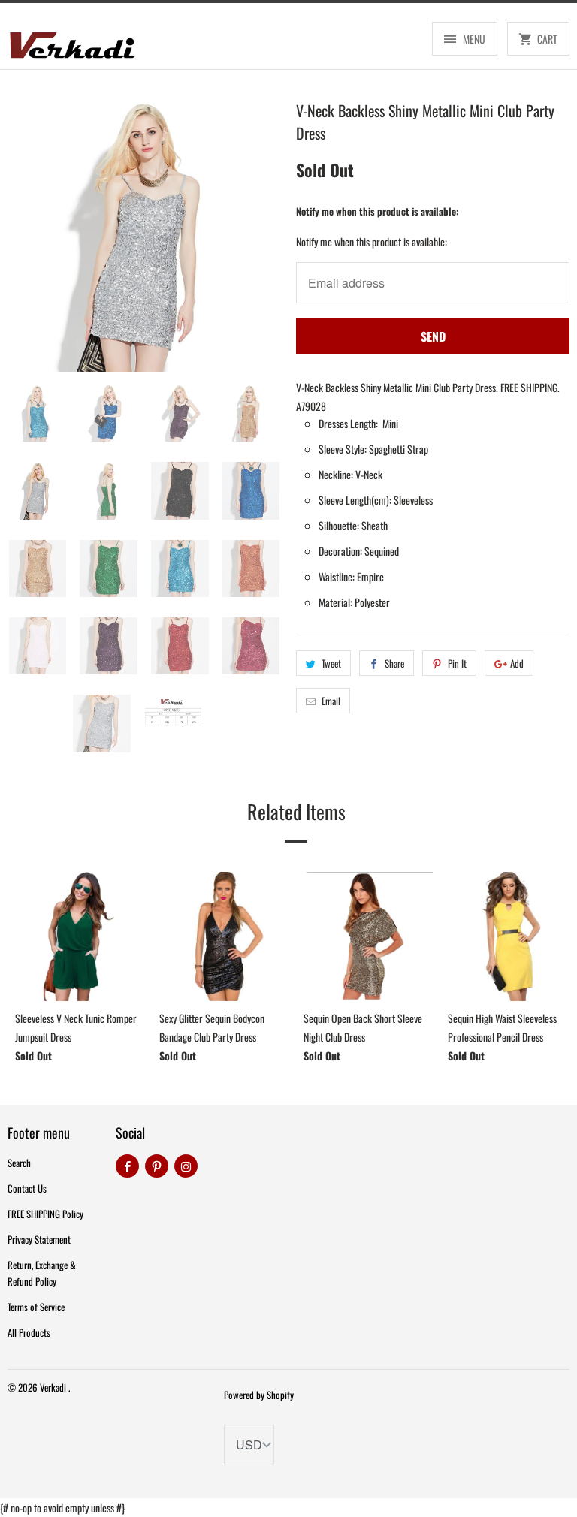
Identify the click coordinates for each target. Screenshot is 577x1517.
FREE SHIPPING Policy (45, 1213)
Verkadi (54, 1387)
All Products (29, 1332)
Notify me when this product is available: (377, 211)
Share (394, 663)
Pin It (457, 663)
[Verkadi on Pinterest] (156, 1166)
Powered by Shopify (259, 1394)
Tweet (331, 663)
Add (517, 663)
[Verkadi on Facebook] (127, 1166)
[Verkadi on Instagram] (186, 1166)
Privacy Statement (39, 1239)
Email (331, 700)
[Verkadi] (72, 41)
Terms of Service (36, 1306)
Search (19, 1162)
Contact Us (27, 1188)
